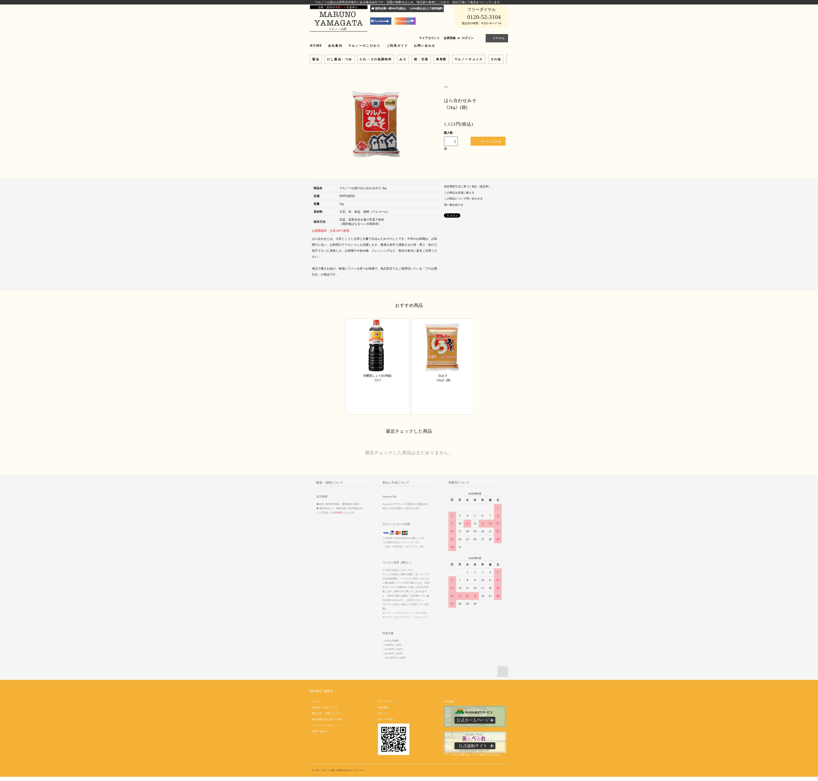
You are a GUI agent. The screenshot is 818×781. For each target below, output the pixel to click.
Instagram (404, 21)
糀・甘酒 (421, 59)
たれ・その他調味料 (376, 59)
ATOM (389, 719)
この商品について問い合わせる (463, 198)
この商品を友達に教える (459, 192)
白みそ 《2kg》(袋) (443, 378)
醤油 (316, 59)
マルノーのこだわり (364, 45)
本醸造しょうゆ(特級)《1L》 (377, 378)
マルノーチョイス (468, 59)
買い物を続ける (453, 204)
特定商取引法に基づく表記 (327, 719)
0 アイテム (499, 38)
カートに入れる (490, 141)
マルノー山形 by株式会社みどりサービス (342, 770)
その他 (496, 59)
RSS (380, 719)
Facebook (380, 21)
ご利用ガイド (397, 45)
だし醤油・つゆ (339, 59)
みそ (403, 59)
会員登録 (450, 38)
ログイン (468, 38)
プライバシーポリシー (325, 725)
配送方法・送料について (326, 713)
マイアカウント (429, 38)
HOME (316, 45)
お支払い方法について (325, 707)
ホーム (316, 701)
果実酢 (441, 59)
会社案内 (335, 45)
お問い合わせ (424, 45)
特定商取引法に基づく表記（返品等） (467, 186)
